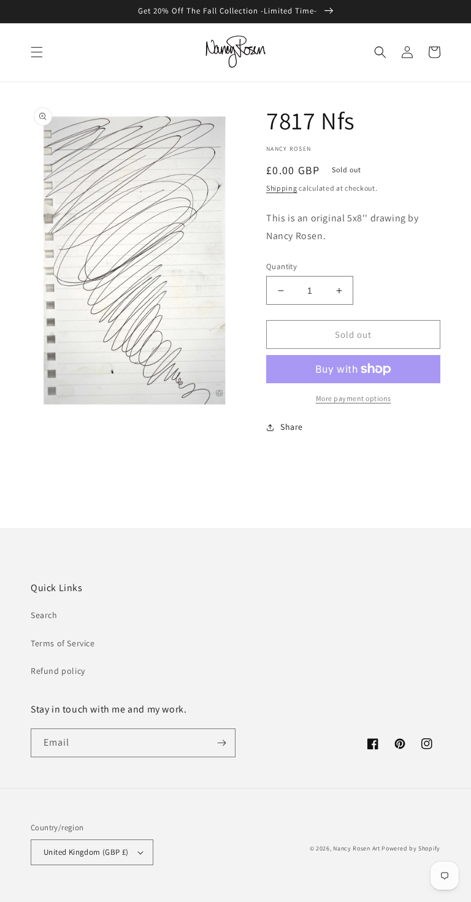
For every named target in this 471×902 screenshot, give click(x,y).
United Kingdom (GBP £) (86, 852)
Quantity (281, 266)
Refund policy (58, 670)
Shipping (281, 188)
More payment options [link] (353, 398)
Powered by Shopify (410, 848)
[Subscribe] (221, 742)
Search (44, 615)
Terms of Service (63, 643)
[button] (36, 52)
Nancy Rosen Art (356, 848)
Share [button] (291, 426)
